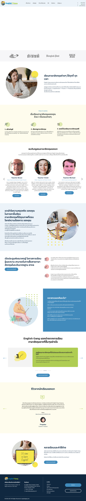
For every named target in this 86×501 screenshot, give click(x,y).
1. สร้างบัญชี (9, 129)
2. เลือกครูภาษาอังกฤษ (38, 129)
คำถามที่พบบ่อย (42, 3)
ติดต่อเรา (53, 3)
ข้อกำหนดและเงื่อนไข (50, 491)
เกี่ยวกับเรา (28, 3)
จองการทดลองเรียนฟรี (11, 269)
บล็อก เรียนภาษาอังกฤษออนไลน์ (53, 488)
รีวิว (48, 3)
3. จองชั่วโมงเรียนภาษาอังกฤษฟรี (68, 129)
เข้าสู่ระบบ (59, 3)
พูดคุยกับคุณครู (73, 491)
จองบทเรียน (17, 194)
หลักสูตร (34, 3)
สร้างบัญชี (48, 493)
